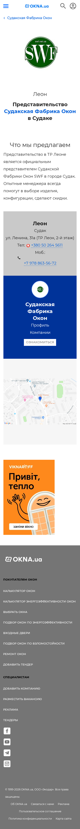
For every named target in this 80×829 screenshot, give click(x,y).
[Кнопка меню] (6, 6)
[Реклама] (29, 498)
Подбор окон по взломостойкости (34, 643)
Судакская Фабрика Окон (40, 111)
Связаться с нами (42, 804)
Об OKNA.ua (19, 804)
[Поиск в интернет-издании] (63, 6)
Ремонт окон (14, 654)
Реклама (10, 709)
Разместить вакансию (22, 699)
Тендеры (10, 720)
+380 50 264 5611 (47, 245)
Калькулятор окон (19, 591)
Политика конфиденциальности (30, 818)
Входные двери (16, 633)
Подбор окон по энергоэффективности (37, 622)
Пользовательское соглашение (40, 811)
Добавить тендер (18, 664)
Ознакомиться (40, 342)
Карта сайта (63, 818)
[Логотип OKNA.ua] (37, 6)
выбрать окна (15, 612)
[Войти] (73, 6)
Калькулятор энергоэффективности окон (39, 601)
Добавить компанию (21, 688)
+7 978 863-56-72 (40, 263)
